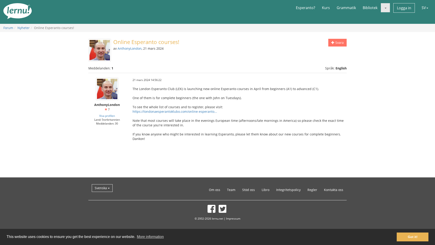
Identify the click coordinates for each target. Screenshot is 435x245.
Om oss (214, 190)
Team (231, 190)
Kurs (326, 7)
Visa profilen (107, 116)
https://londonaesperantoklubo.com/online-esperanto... (175, 111)
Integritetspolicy (288, 190)
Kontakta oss (333, 190)
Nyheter (23, 28)
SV (424, 7)
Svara (339, 42)
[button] (385, 7)
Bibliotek (370, 7)
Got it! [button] (413, 237)
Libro (265, 190)
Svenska (101, 188)
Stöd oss (248, 190)
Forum (8, 28)
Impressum (233, 218)
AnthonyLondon (130, 48)
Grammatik (346, 7)
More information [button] (150, 237)
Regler (312, 190)
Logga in (404, 7)
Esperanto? (305, 7)
